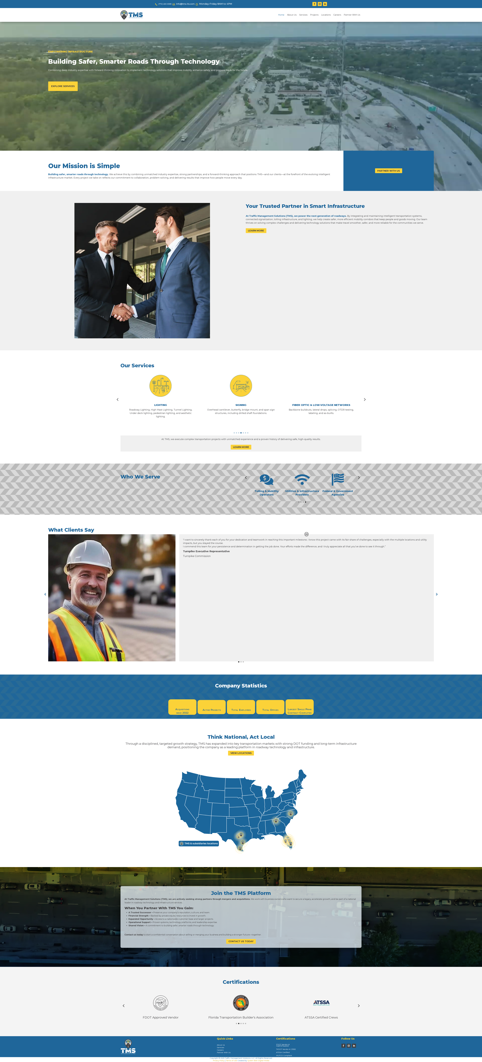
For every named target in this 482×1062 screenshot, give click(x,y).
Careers (337, 15)
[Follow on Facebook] (314, 4)
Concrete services (321, 405)
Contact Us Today (241, 941)
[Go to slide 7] (247, 432)
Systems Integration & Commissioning (241, 405)
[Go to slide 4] (241, 432)
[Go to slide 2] (236, 432)
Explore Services (63, 86)
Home (281, 15)
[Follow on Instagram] (320, 4)
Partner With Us (352, 15)
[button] (117, 399)
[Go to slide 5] (243, 432)
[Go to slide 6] (245, 432)
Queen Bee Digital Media (258, 1060)
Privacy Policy (218, 1060)
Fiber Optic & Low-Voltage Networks (161, 405)
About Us (291, 15)
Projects (314, 15)
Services (303, 15)
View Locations (241, 753)
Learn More (256, 230)
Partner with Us (388, 170)
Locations (326, 15)
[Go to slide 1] (234, 432)
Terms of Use (231, 1060)
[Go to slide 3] (238, 432)
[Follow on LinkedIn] (325, 4)
